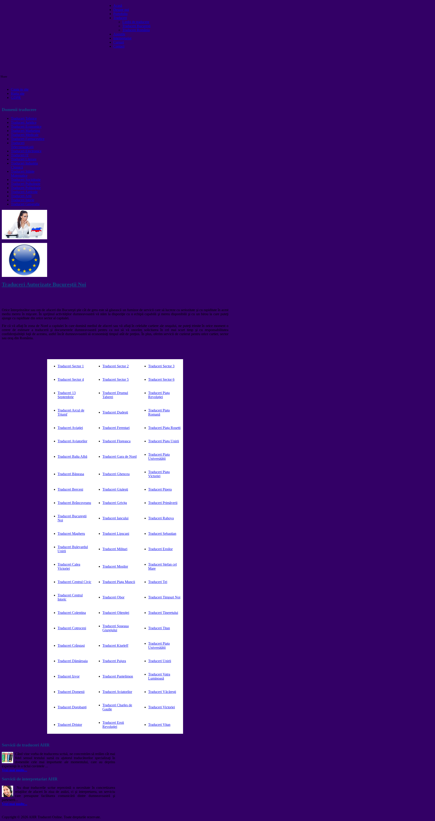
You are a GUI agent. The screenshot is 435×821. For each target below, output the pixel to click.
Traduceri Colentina (72, 613)
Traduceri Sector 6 (161, 379)
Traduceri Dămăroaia (73, 661)
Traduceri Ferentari (116, 428)
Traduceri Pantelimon (117, 676)
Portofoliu (120, 14)
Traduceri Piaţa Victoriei (159, 474)
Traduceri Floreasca (116, 441)
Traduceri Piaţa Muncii (118, 582)
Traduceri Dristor (70, 725)
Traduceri (120, 18)
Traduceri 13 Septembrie (67, 395)
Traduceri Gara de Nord (119, 456)
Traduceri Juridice (23, 122)
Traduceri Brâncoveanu (74, 503)
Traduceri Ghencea (116, 474)
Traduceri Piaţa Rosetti (164, 428)
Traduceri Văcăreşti (162, 692)
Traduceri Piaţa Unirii (163, 441)
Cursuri (118, 42)
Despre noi (121, 10)
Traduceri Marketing (25, 131)
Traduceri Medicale (25, 135)
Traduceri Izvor (69, 676)
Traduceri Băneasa (71, 474)
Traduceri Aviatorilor (72, 441)
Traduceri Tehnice (24, 118)
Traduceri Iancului (115, 518)
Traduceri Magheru (71, 533)
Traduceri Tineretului (163, 613)
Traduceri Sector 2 (115, 366)
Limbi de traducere (135, 22)
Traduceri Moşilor (115, 566)
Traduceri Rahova (161, 518)
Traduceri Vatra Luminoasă (159, 676)
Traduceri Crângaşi (71, 645)
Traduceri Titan (159, 628)
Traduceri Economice (26, 126)
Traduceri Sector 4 (71, 379)
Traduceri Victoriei (161, 707)
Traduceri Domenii (71, 692)
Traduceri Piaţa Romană (159, 412)
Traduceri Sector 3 (161, 366)
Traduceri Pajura (114, 661)
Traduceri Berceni (70, 489)
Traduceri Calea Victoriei (69, 566)
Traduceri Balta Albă (72, 456)
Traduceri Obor (113, 597)
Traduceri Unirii (159, 661)
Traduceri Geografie (25, 204)
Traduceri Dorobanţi (72, 707)
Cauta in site (20, 89)
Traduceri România (136, 30)
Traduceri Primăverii (162, 503)
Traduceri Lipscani (115, 533)
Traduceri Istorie (22, 200)
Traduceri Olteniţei (115, 613)
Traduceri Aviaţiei (70, 428)
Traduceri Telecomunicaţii (22, 145)
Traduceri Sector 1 (71, 366)
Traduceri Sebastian (162, 533)
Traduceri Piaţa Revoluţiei (159, 395)
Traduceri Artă (21, 196)
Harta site (17, 93)
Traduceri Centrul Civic (74, 582)
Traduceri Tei (157, 582)
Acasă (117, 5)
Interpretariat (122, 38)
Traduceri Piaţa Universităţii (159, 456)
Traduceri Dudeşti (115, 412)
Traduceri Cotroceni (72, 628)
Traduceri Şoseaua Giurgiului (115, 628)
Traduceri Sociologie (26, 180)
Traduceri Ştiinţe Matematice (22, 173)
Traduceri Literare (23, 159)
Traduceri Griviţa (114, 503)
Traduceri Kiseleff (115, 645)
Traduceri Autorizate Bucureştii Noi (44, 284)
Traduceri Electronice (26, 151)
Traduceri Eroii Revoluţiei (113, 725)
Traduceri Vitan (159, 725)
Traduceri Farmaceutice (27, 139)
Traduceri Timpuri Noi (164, 597)
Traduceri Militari (114, 549)
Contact (118, 46)
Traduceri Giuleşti (115, 489)
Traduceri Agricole (24, 192)
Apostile (119, 34)
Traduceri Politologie (26, 188)
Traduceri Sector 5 (115, 379)
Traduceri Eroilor (160, 549)
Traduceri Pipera (160, 489)
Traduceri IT (20, 155)
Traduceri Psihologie (25, 184)
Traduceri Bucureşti (136, 26)
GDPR (16, 97)
